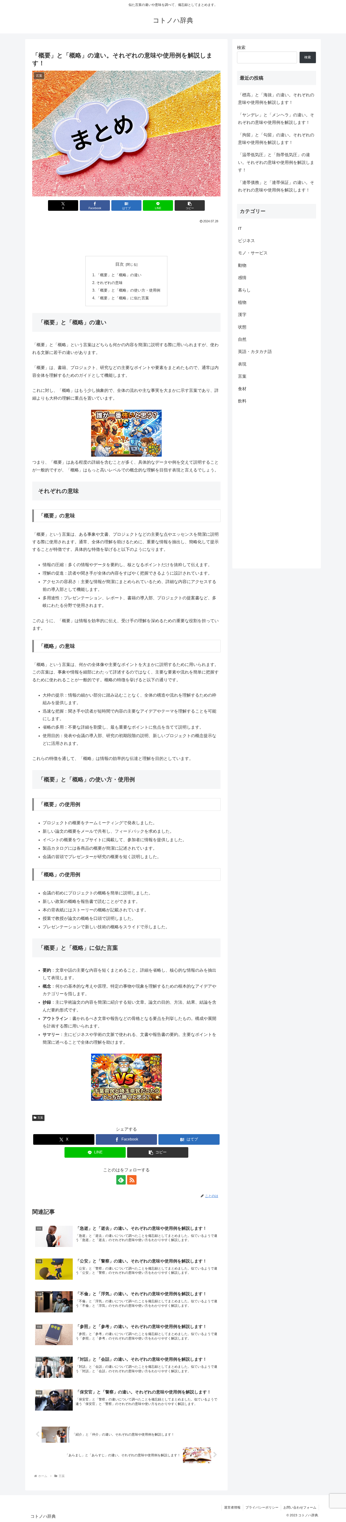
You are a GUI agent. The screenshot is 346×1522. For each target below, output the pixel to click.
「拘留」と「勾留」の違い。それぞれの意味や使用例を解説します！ (276, 139)
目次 (119, 264)
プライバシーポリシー (261, 1507)
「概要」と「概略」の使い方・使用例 (128, 290)
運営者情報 (232, 1507)
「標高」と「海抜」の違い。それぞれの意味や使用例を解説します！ (276, 99)
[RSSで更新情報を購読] (132, 1180)
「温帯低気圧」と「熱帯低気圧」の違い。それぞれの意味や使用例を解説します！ (276, 162)
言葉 (40, 1117)
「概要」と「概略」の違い (118, 275)
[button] (190, 205)
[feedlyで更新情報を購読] (121, 1180)
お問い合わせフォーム (299, 1507)
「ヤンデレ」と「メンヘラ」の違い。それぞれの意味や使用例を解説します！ (276, 119)
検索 (241, 47)
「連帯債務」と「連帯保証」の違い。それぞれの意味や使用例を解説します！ (276, 186)
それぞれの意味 (109, 282)
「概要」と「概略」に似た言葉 (122, 298)
